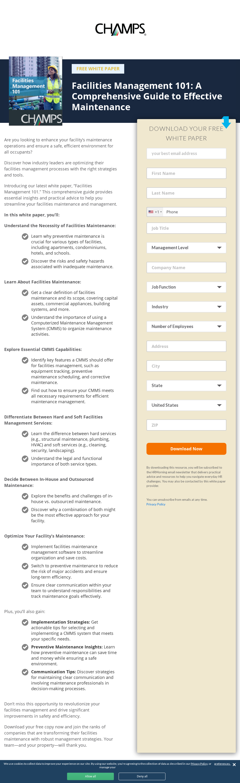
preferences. (222, 763)
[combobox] (155, 211)
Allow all (90, 776)
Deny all (142, 776)
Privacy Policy (155, 504)
